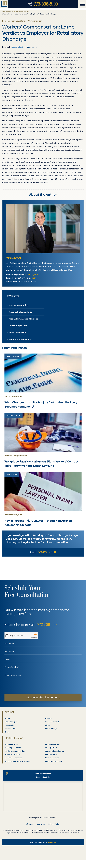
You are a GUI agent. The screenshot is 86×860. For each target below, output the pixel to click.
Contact (48, 718)
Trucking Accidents (13, 748)
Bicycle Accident (52, 758)
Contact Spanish (52, 722)
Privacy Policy (54, 824)
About (47, 725)
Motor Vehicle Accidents (20, 312)
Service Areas (10, 728)
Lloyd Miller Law (7, 11)
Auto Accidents (11, 744)
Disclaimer (41, 824)
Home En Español (12, 722)
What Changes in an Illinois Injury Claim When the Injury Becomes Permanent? (40, 404)
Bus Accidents (51, 754)
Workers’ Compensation (20, 339)
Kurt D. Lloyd (13, 257)
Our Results (9, 725)
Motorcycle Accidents (54, 751)
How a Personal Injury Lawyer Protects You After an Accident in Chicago (38, 523)
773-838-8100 (46, 4)
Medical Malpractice (18, 305)
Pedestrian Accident (53, 761)
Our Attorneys (51, 728)
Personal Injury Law (22, 11)
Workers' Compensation (15, 455)
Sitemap (30, 824)
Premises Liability (17, 332)
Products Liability (52, 744)
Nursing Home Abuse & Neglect (23, 318)
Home (7, 718)
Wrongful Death (52, 748)
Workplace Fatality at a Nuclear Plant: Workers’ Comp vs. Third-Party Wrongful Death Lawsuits (41, 464)
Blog (7, 732)
